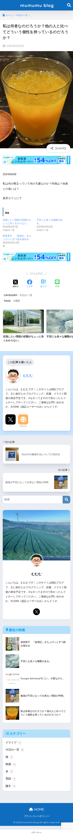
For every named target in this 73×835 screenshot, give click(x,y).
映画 (10, 764)
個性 (17, 300)
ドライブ (13, 742)
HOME (38, 809)
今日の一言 (26, 295)
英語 (10, 778)
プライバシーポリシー (36, 816)
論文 (10, 785)
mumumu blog (37, 5)
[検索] (66, 499)
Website (23, 426)
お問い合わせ (36, 832)
